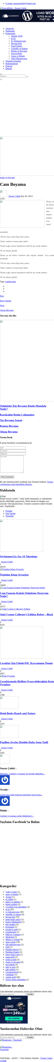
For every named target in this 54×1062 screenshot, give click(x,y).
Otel (7, 947)
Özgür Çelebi (46, 1058)
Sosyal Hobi (16, 53)
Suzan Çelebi (15, 196)
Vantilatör (10, 974)
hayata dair (10, 917)
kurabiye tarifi (12, 929)
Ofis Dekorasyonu (19, 58)
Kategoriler (10, 33)
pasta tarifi (10, 957)
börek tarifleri (11, 904)
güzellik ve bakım (13, 914)
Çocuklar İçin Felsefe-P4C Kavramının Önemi (26, 663)
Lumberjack (11, 932)
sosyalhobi (10, 964)
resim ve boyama (7, 177)
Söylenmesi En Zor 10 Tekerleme (18, 556)
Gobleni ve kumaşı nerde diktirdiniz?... (17, 816)
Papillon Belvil (12, 949)
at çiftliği (9, 899)
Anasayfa (10, 28)
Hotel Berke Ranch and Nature (17, 713)
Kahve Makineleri (13, 922)
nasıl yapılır (11, 942)
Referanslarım (12, 63)
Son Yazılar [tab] (11, 513)
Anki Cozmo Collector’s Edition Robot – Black (26, 614)
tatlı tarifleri (11, 969)
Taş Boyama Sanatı (11, 420)
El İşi (13, 38)
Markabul (10, 937)
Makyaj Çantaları (13, 934)
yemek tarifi (11, 977)
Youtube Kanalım (13, 61)
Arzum (9, 897)
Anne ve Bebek (18, 56)
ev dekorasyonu (12, 912)
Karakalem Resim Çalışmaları (17, 414)
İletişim (9, 68)
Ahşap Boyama (9, 431)
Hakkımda (10, 31)
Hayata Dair (16, 43)
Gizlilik (3, 1060)
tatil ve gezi (11, 967)
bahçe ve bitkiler (13, 902)
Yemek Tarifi (16, 36)
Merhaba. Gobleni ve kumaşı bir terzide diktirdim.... (22, 774)
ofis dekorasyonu (13, 944)
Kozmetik (10, 927)
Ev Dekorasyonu (18, 41)
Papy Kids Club (13, 954)
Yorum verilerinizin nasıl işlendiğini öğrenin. (26, 483)
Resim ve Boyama (19, 51)
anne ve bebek (12, 894)
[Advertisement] (27, 108)
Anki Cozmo (11, 892)
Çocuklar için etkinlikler (16, 907)
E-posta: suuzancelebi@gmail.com (21, 3)
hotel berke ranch (13, 919)
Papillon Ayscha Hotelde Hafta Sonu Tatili (24, 742)
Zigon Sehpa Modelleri (16, 979)
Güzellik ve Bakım (19, 48)
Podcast (9, 66)
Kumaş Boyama (9, 426)
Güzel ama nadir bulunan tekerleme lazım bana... (21, 795)
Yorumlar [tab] (10, 516)
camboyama (10, 281)
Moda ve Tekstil (13, 939)
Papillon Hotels (12, 952)
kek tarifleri (11, 924)
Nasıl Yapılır (16, 46)
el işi (8, 909)
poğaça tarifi (11, 959)
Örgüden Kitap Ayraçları (14, 574)
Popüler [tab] (9, 511)
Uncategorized (12, 972)
